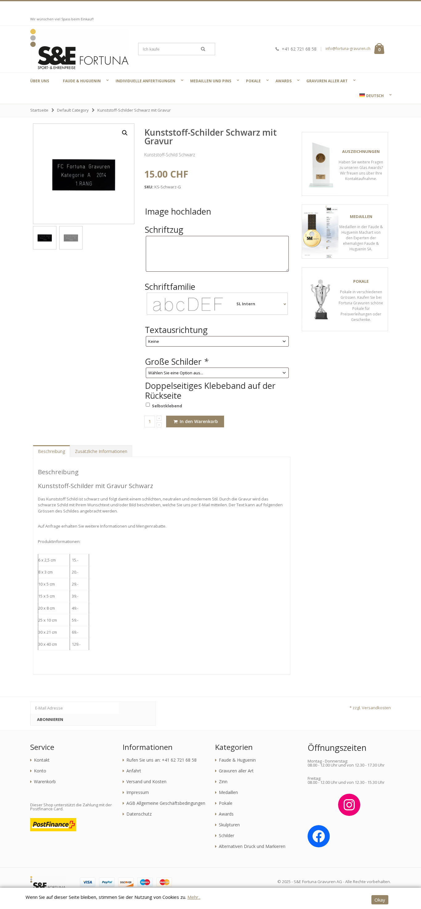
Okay (379, 900)
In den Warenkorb (198, 421)
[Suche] (203, 49)
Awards (226, 814)
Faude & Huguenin (237, 760)
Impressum (137, 792)
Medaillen (228, 792)
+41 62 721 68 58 (299, 49)
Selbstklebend (167, 406)
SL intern (245, 304)
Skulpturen (229, 825)
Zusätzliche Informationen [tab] (101, 451)
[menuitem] (371, 95)
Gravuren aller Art (236, 771)
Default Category (73, 110)
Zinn (223, 781)
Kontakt (42, 760)
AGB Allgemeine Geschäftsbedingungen (165, 803)
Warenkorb (45, 781)
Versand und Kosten (146, 781)
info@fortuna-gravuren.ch (347, 48)
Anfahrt (133, 771)
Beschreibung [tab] (51, 451)
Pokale (225, 803)
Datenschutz (139, 814)
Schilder (226, 835)
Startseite (39, 110)
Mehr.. (193, 897)
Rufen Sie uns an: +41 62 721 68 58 (161, 760)
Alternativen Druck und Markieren (252, 846)
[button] (124, 132)
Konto (40, 771)
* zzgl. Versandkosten (370, 707)
